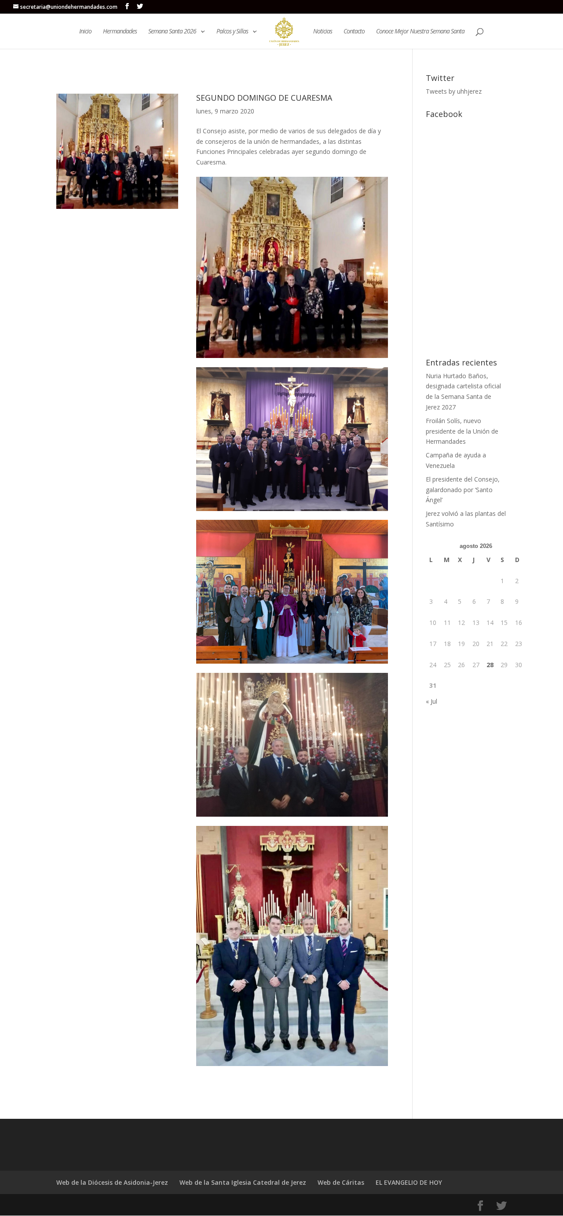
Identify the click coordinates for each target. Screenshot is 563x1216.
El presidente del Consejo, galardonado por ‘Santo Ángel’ (463, 489)
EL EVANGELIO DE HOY (409, 1182)
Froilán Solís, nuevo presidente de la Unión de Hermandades (462, 431)
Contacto (354, 31)
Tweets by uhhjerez (454, 91)
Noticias (322, 31)
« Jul (431, 701)
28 (490, 665)
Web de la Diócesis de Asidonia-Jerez (112, 1182)
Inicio (85, 31)
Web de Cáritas (341, 1182)
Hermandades (120, 31)
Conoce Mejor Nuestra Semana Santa (420, 31)
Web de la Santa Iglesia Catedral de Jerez (242, 1182)
